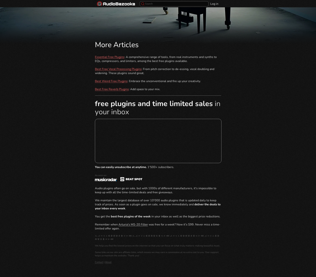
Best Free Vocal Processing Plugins (118, 69)
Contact (99, 262)
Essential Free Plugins (109, 57)
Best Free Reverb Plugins (112, 89)
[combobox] (174, 3)
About (108, 262)
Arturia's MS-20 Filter (133, 225)
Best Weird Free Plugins (111, 81)
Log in (214, 4)
